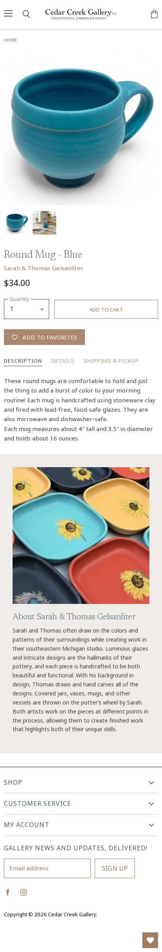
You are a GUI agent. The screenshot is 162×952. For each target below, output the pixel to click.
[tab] (23, 361)
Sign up (115, 868)
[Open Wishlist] (150, 940)
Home (10, 40)
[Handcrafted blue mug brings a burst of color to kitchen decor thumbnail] (16, 222)
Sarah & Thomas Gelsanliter (43, 268)
